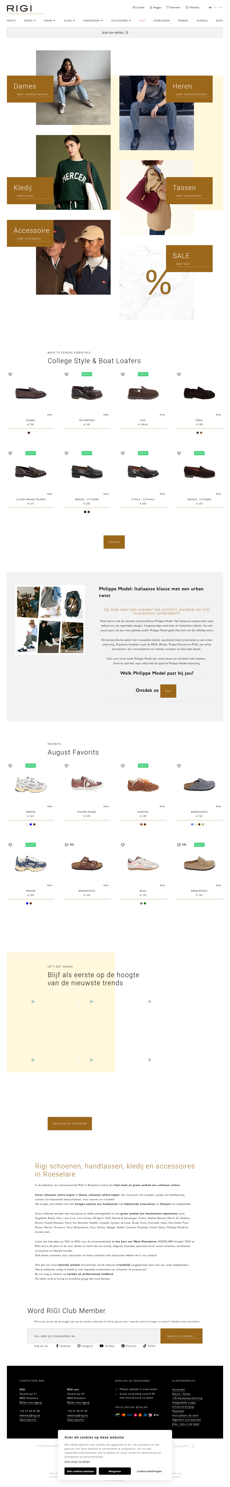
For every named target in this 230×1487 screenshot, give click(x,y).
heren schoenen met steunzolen (105, 1255)
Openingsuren (28, 1419)
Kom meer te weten (77, 1461)
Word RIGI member (180, 1336)
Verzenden (178, 1389)
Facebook (65, 1345)
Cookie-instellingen (149, 1471)
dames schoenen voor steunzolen (61, 1255)
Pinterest (131, 1345)
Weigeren (115, 1471)
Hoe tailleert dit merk (185, 1415)
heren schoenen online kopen (55, 1195)
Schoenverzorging (183, 1406)
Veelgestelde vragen (184, 1402)
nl (210, 7)
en (220, 7)
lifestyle (165, 1204)
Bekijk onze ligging (31, 1402)
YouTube (110, 1345)
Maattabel (178, 1411)
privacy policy (181, 1445)
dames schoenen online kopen (99, 1195)
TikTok (151, 1345)
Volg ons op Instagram (70, 1123)
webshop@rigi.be (30, 1415)
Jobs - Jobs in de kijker (186, 1424)
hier (168, 690)
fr (215, 7)
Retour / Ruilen (181, 1394)
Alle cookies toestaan (80, 1471)
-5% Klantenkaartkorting (187, 1398)
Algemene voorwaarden (186, 1419)
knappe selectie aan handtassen (96, 1204)
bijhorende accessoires (139, 1204)
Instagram (87, 1345)
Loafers (114, 541)
